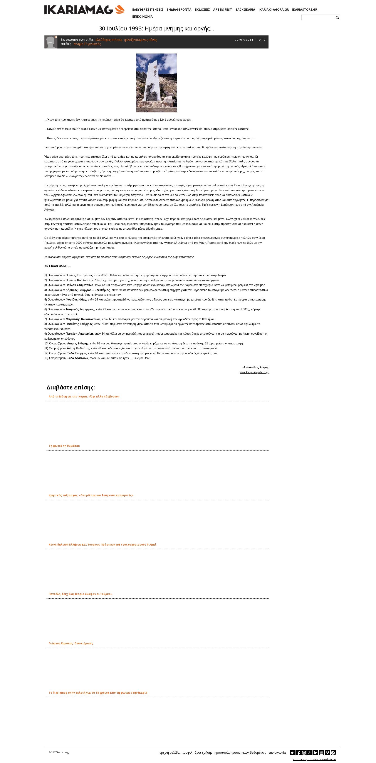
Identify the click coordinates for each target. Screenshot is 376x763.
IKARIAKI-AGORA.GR (274, 9)
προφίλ (187, 752)
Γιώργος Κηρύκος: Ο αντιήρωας (71, 643)
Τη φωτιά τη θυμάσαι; (64, 446)
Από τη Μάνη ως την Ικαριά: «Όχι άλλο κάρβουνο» (84, 396)
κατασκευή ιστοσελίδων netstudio (314, 759)
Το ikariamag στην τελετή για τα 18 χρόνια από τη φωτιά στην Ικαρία (98, 693)
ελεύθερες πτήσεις (109, 40)
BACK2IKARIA (245, 9)
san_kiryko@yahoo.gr (254, 372)
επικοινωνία (277, 752)
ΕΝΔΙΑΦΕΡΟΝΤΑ (179, 9)
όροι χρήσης (203, 752)
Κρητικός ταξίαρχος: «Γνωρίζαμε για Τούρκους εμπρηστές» (91, 495)
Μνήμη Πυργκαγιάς (87, 44)
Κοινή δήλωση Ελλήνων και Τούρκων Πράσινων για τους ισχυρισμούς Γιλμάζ (102, 544)
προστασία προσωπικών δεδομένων (240, 752)
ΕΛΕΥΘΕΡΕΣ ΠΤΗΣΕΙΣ (147, 9)
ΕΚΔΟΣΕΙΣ (202, 9)
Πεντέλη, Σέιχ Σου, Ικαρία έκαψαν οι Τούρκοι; (80, 594)
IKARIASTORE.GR (304, 9)
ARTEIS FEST (222, 9)
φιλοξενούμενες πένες (140, 40)
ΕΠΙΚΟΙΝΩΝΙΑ (142, 16)
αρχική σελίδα (169, 752)
